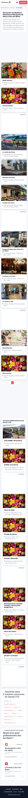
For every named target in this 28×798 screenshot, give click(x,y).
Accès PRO (21, 791)
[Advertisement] (14, 47)
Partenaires (15, 789)
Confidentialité (8, 791)
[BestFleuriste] (7, 2)
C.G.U (15, 791)
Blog (21, 789)
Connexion (23, 2)
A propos (8, 789)
